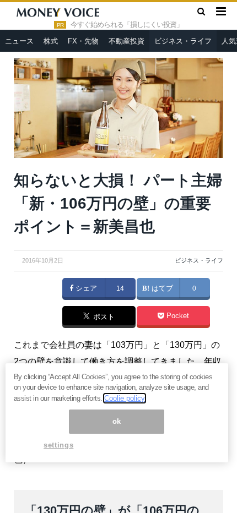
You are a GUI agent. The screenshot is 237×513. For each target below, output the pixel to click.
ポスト (103, 317)
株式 (51, 41)
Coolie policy (124, 398)
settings (58, 445)
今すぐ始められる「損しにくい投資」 (127, 25)
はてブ (161, 288)
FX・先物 (83, 41)
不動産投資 (126, 41)
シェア (85, 288)
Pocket (176, 316)
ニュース (19, 41)
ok (116, 421)
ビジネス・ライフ (183, 41)
